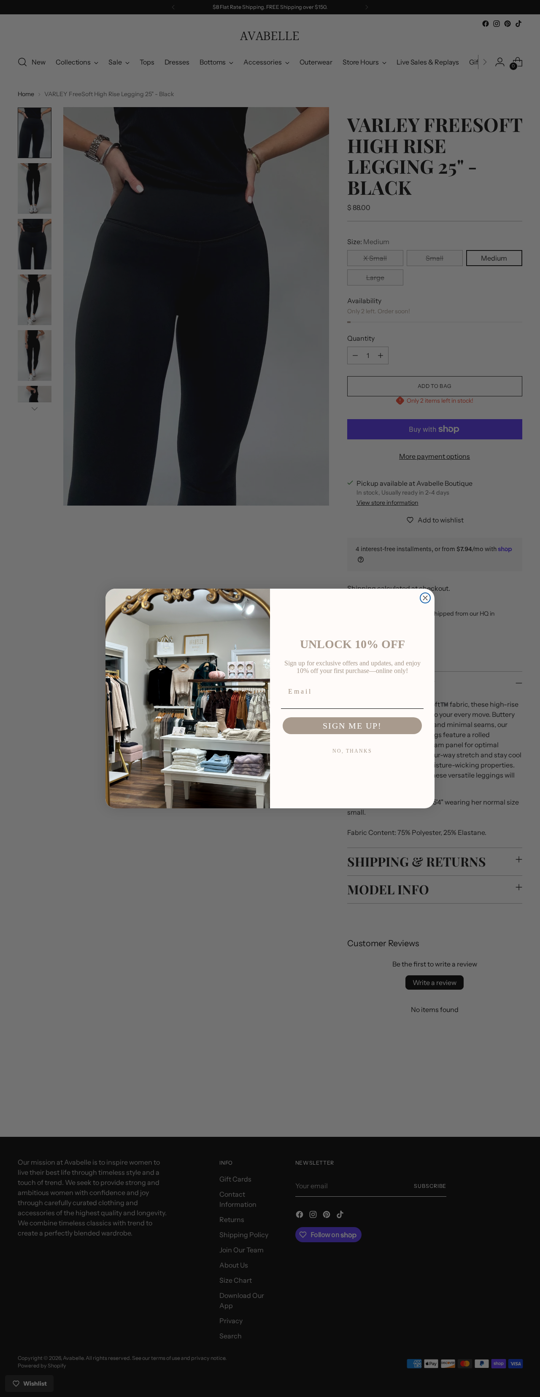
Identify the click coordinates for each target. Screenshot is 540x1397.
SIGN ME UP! (352, 725)
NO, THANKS (352, 751)
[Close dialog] (425, 598)
